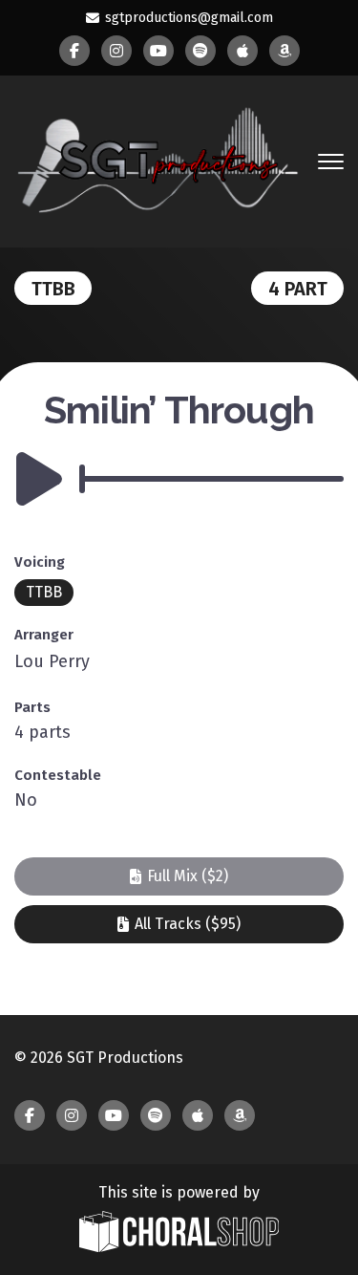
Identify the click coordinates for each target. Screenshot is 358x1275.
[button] (179, 876)
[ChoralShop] (179, 1233)
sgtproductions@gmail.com (189, 18)
